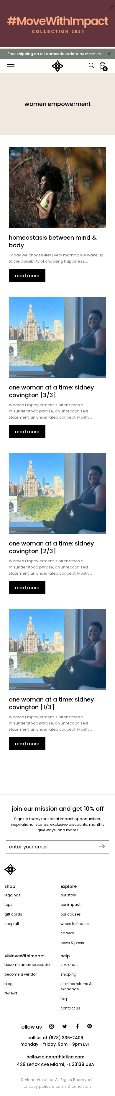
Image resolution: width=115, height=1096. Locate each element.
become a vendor (20, 974)
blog (8, 983)
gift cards (13, 914)
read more (27, 276)
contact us (70, 1008)
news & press (72, 942)
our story (68, 895)
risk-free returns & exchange (76, 986)
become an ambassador (27, 964)
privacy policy (37, 1086)
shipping (68, 974)
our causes (70, 914)
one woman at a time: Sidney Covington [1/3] (51, 703)
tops (8, 904)
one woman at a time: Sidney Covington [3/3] (51, 391)
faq (63, 998)
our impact (70, 904)
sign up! (101, 846)
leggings (12, 895)
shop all (11, 923)
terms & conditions (73, 1086)
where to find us (74, 923)
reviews (11, 993)
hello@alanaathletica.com (55, 1057)
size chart (69, 964)
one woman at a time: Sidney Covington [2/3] (51, 547)
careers (67, 933)
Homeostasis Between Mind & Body (53, 241)
